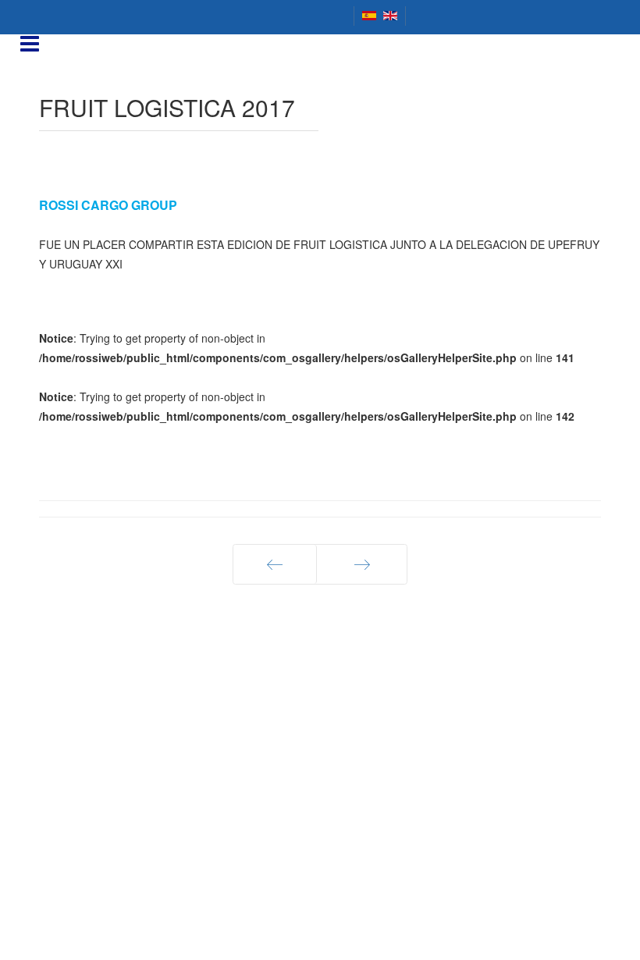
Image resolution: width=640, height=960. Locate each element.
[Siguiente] (362, 564)
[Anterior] (274, 564)
